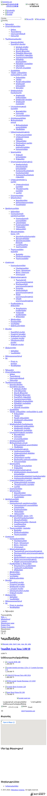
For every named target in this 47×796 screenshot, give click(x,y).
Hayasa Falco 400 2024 (22, 675)
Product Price (5, 625)
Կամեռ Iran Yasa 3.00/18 (15, 648)
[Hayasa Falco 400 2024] (9, 675)
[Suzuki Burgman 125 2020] (10, 681)
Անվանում (5, 619)
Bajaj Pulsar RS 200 (18, 692)
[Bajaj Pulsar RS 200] (7, 692)
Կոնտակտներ (11, 786)
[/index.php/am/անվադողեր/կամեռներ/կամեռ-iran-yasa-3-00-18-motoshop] (16, 644)
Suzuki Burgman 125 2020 (26, 681)
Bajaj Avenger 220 (19, 687)
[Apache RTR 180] (6, 662)
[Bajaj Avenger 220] (8, 687)
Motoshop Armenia (17, 790)
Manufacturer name (7, 623)
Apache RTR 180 (14, 662)
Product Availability (8, 627)
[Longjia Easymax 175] (18, 668)
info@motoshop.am (28, 711)
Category (4, 621)
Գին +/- (4, 617)
